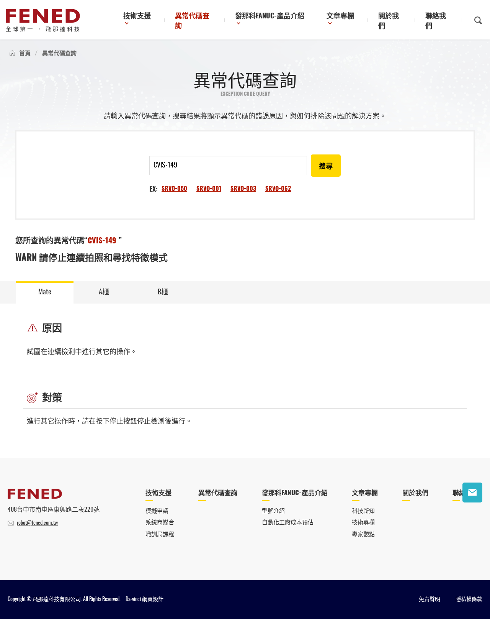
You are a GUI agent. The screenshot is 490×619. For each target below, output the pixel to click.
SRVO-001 (208, 189)
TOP (472, 516)
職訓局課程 (159, 534)
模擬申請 (156, 511)
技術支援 (137, 16)
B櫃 (163, 292)
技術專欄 (363, 522)
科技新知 (363, 511)
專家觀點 (363, 534)
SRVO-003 (243, 189)
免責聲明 (429, 599)
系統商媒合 (159, 522)
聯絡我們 (435, 21)
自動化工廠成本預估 (288, 522)
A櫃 (104, 292)
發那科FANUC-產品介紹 (269, 16)
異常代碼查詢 (192, 21)
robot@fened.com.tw (37, 523)
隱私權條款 (469, 599)
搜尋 (326, 166)
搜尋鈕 (478, 20)
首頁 (25, 53)
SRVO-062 (278, 189)
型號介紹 (273, 511)
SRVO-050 (174, 189)
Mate (44, 292)
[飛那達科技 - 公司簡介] (35, 497)
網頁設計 (152, 599)
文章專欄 (340, 16)
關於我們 (388, 21)
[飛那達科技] (43, 20)
